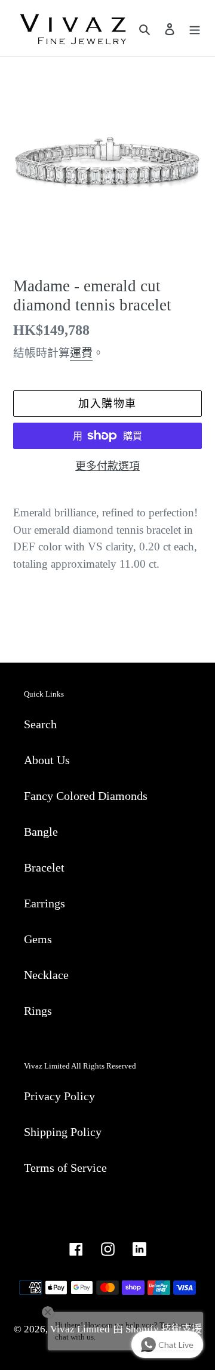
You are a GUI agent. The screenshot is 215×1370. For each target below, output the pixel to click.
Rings (38, 1010)
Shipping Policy (63, 1131)
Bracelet (44, 867)
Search (40, 724)
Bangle (41, 831)
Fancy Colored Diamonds (86, 795)
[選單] (194, 28)
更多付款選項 (107, 466)
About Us (47, 759)
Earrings (44, 903)
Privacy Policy (59, 1096)
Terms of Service (65, 1167)
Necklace (46, 974)
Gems (38, 939)
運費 (81, 353)
